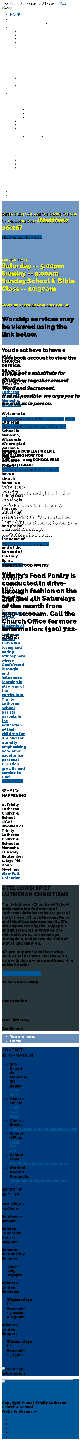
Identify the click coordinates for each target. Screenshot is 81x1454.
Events (16, 1436)
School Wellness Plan (39, 160)
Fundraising (29, 62)
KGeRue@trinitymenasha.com (38, 1163)
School (17, 94)
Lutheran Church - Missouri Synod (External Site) (44, 88)
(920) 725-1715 (15, 1146)
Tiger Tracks (30, 129)
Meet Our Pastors (35, 31)
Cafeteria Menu (32, 156)
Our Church (21, 1424)
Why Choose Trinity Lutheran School (37, 103)
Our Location (31, 23)
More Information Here (22, 237)
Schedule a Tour (42, 109)
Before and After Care (39, 125)
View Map (14, 1092)
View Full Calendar (11, 875)
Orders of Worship (36, 43)
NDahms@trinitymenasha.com (39, 1181)
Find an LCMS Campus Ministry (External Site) (40, 185)
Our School (20, 1428)
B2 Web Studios (53, 1411)
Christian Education (37, 58)
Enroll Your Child (44, 113)
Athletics (36, 137)
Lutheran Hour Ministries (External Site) (42, 80)
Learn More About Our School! (30, 469)
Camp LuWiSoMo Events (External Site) (40, 72)
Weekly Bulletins (34, 39)
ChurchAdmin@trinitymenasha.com (43, 1129)
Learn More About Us (21, 973)
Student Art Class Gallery (43, 139)
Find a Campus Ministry (39, 66)
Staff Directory (33, 19)
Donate (56, 23)
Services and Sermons (39, 47)
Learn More (12, 781)
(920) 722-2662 (15, 1111)
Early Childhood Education (44, 121)
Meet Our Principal (36, 98)
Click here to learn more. (25, 544)
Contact (18, 191)
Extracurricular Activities (43, 133)
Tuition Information (46, 117)
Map (62, 4)
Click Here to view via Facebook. (33, 419)
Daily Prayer (21, 195)
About (55, 19)
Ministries (27, 35)
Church (17, 27)
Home (15, 15)
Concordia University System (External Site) (39, 178)
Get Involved (30, 55)
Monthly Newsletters (39, 51)
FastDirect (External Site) (43, 152)
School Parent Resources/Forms (35, 146)
